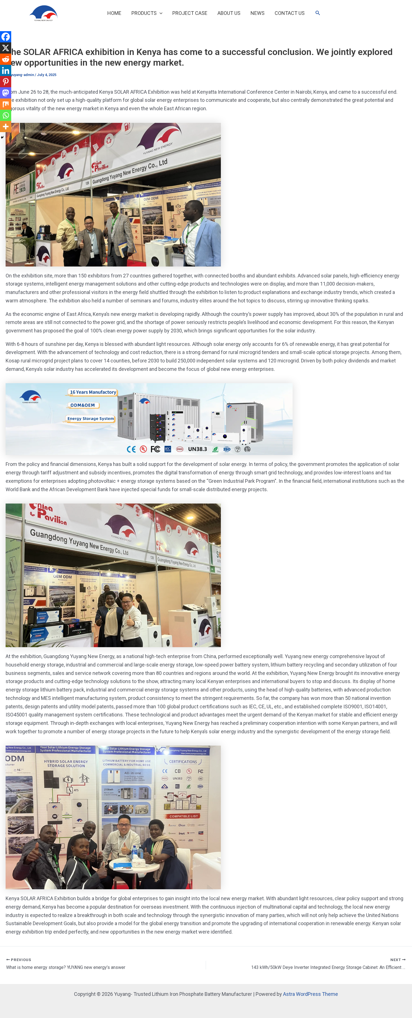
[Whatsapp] (5, 115)
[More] (5, 126)
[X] (5, 48)
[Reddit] (5, 59)
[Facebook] (5, 36)
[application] (160, 13)
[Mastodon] (5, 92)
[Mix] (5, 104)
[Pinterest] (5, 81)
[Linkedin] (5, 70)
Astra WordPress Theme (310, 994)
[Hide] (2, 137)
